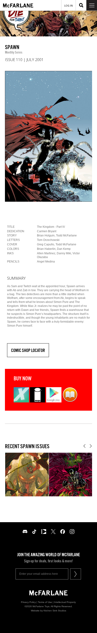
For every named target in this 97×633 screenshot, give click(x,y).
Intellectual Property (65, 602)
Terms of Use (45, 602)
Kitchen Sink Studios (55, 610)
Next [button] (91, 446)
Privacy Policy (28, 602)
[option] (48, 136)
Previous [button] (84, 446)
